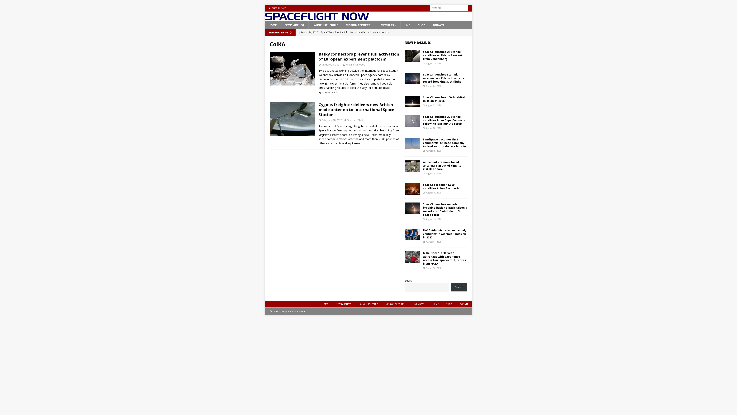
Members (387, 25)
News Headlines (418, 43)
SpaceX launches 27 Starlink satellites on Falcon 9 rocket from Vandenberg (442, 55)
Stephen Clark (355, 120)
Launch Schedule (325, 25)
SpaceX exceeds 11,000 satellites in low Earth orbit (442, 186)
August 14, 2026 (433, 241)
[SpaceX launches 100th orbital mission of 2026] (412, 101)
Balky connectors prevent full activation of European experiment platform (359, 56)
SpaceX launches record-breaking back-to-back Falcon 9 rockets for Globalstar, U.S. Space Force (445, 209)
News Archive (295, 25)
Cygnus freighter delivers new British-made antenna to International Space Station (356, 109)
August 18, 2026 (433, 173)
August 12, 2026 (433, 267)
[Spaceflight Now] (317, 19)
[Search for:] (449, 8)
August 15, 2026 (433, 219)
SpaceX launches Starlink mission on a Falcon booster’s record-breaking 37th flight (443, 78)
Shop (421, 25)
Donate (439, 25)
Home (273, 25)
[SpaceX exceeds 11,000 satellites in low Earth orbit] (412, 189)
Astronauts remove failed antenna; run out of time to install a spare (442, 165)
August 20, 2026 (433, 128)
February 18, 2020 (332, 120)
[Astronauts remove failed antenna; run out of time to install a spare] (412, 166)
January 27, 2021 (331, 64)
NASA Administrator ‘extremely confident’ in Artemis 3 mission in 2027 (444, 233)
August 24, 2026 (433, 86)
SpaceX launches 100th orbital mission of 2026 (444, 99)
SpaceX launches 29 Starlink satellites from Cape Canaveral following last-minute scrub (444, 120)
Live (407, 25)
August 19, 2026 (433, 150)
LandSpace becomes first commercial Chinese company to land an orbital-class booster (445, 143)
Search (409, 280)
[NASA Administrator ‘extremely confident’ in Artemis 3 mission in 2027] (412, 234)
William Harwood (355, 64)
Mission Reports (358, 25)
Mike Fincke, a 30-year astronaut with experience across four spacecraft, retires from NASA (444, 258)
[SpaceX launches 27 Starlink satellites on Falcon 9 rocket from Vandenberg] (412, 56)
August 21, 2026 (433, 105)
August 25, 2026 (433, 63)
